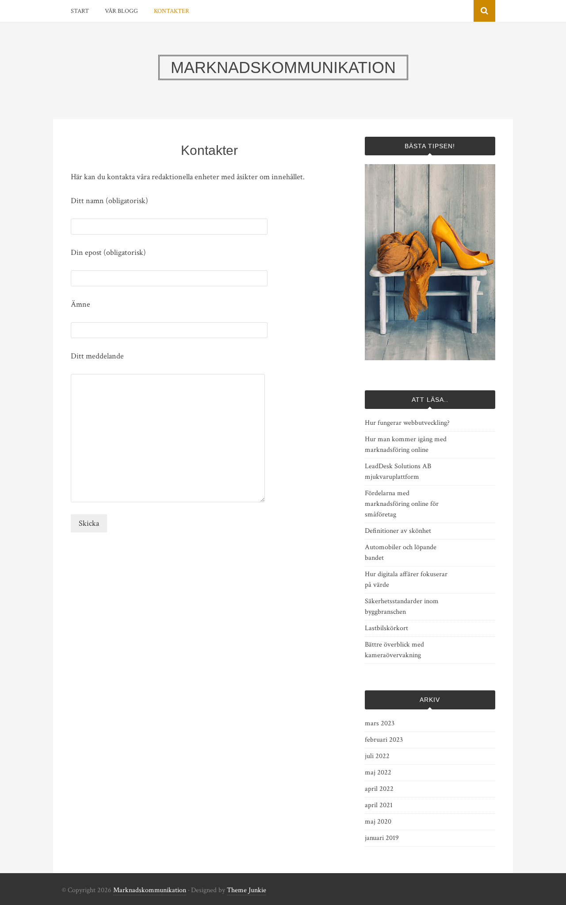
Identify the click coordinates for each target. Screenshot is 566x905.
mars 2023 (379, 723)
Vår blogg (121, 11)
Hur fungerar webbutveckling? (407, 422)
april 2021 (379, 805)
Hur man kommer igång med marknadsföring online (406, 444)
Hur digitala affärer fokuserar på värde (406, 579)
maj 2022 (378, 772)
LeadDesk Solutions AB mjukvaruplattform (398, 471)
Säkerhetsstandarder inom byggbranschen (402, 606)
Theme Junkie (246, 890)
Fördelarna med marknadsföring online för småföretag (402, 504)
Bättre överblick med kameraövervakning (394, 650)
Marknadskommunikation (149, 890)
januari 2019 (382, 838)
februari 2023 (384, 739)
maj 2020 (378, 821)
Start (80, 11)
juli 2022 (377, 756)
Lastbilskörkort (386, 628)
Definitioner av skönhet (398, 530)
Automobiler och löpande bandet (400, 552)
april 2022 (379, 788)
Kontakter (171, 11)
